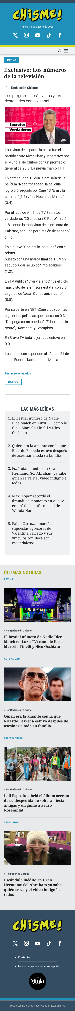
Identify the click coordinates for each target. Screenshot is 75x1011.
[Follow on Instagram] (26, 35)
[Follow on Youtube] (37, 35)
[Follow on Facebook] (60, 35)
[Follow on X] (15, 35)
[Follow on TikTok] (49, 35)
